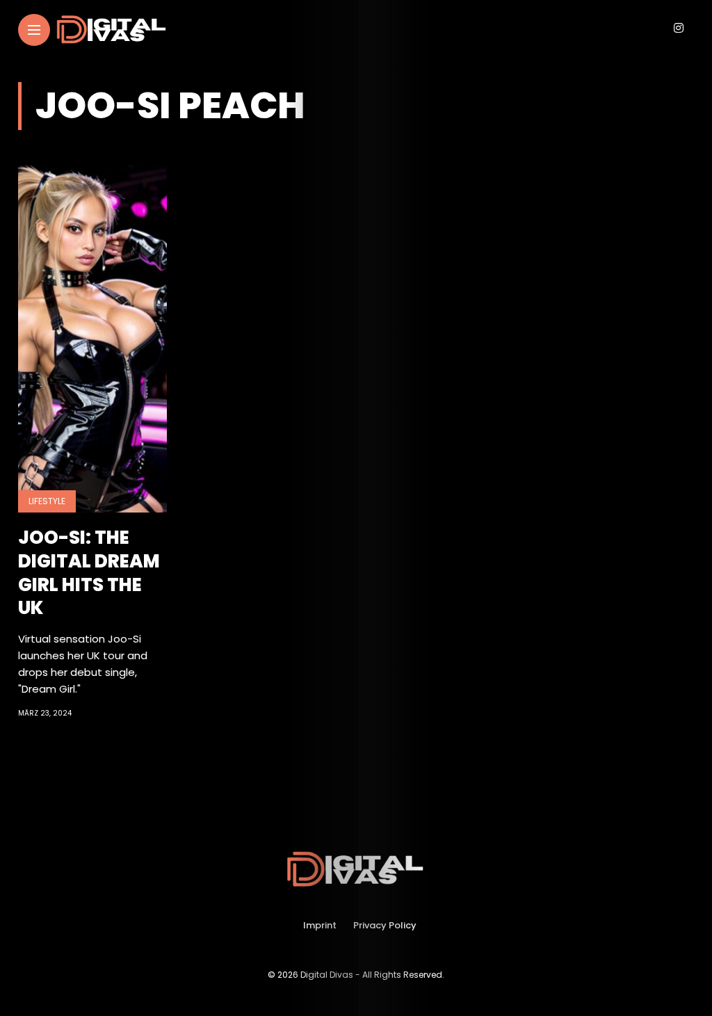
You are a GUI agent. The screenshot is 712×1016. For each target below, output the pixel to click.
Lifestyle (47, 501)
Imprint (320, 925)
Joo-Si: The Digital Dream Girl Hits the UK (89, 572)
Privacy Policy (384, 925)
